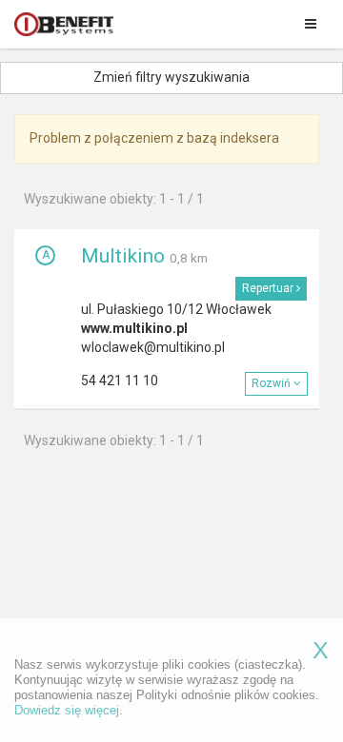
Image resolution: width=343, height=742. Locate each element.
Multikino (123, 255)
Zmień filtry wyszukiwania (171, 77)
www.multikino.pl (134, 328)
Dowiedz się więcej (66, 710)
